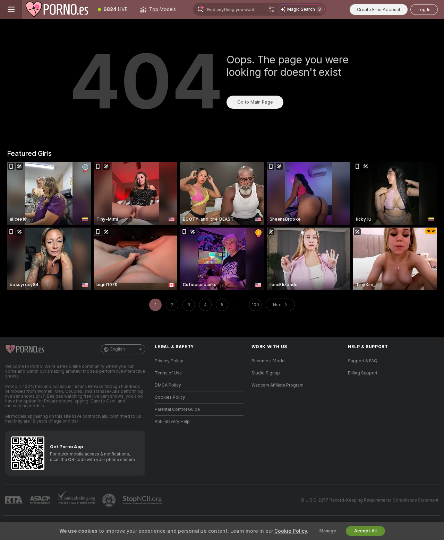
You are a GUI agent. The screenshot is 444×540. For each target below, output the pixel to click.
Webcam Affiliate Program (277, 385)
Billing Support (362, 373)
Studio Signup (265, 373)
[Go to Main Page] (57, 9)
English (117, 349)
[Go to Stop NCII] (142, 500)
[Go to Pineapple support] (109, 500)
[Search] (271, 9)
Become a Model (268, 360)
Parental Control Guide (177, 409)
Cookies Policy (170, 397)
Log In (424, 9)
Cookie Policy (290, 531)
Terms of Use (168, 373)
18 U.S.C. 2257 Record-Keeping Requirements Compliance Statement (369, 500)
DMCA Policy (168, 385)
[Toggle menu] (11, 9)
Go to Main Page (255, 102)
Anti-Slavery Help (172, 421)
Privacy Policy (169, 360)
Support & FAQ (362, 360)
